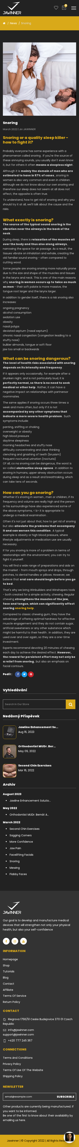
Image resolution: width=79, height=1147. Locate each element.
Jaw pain (15, 848)
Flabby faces (18, 874)
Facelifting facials (21, 854)
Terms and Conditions (18, 1058)
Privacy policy (12, 1064)
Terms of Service (14, 996)
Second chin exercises (34, 765)
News (13, 23)
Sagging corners (21, 835)
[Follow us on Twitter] (24, 674)
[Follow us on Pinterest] (31, 674)
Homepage (10, 959)
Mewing (15, 867)
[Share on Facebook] (18, 674)
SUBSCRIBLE (65, 1097)
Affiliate (8, 990)
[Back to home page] (4, 23)
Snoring (15, 861)
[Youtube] (23, 941)
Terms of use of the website (23, 1070)
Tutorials (8, 971)
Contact (8, 984)
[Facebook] (6, 941)
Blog (5, 977)
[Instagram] (15, 941)
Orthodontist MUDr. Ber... (37, 746)
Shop (6, 965)
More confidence (21, 841)
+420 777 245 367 (20, 1040)
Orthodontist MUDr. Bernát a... (29, 814)
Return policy (11, 1002)
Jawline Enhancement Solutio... (30, 800)
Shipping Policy (13, 1076)
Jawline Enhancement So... (38, 727)
